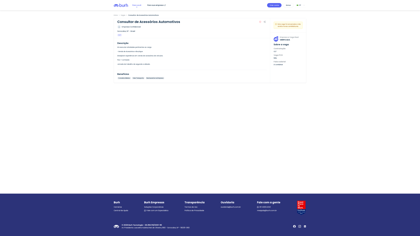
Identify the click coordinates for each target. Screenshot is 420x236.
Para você (136, 5)
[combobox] (300, 5)
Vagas (123, 15)
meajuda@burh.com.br (267, 210)
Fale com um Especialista (157, 210)
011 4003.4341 (265, 207)
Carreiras (118, 207)
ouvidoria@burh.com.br (231, 207)
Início (116, 15)
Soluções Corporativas (154, 207)
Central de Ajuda (121, 210)
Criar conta (274, 5)
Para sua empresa (155, 5)
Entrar (288, 5)
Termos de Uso (191, 207)
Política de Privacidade (194, 210)
